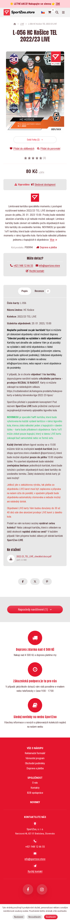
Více (52, 239)
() (44, 158)
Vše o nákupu (35, 748)
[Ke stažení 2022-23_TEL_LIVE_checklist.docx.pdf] (11, 559)
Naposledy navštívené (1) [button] (33, 609)
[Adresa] (35, 823)
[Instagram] (42, 889)
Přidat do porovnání (50, 148)
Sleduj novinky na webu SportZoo (35, 717)
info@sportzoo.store (49, 265)
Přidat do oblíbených (23, 148)
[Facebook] (28, 889)
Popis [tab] (24, 291)
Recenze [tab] (42, 291)
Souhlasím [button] (51, 917)
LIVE (22, 24)
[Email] (35, 853)
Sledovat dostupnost (45, 184)
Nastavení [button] (18, 917)
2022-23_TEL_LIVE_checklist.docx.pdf (33, 558)
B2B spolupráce (35, 792)
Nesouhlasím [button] (34, 917)
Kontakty (35, 787)
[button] (62, 92)
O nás (35, 782)
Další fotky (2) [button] (33, 139)
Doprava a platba (48, 247)
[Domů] (19, 12)
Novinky (35, 802)
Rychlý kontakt (36, 271)
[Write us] (35, 866)
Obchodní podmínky (35, 763)
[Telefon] (35, 841)
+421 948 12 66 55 (23, 265)
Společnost (35, 777)
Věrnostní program (35, 758)
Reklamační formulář (35, 753)
